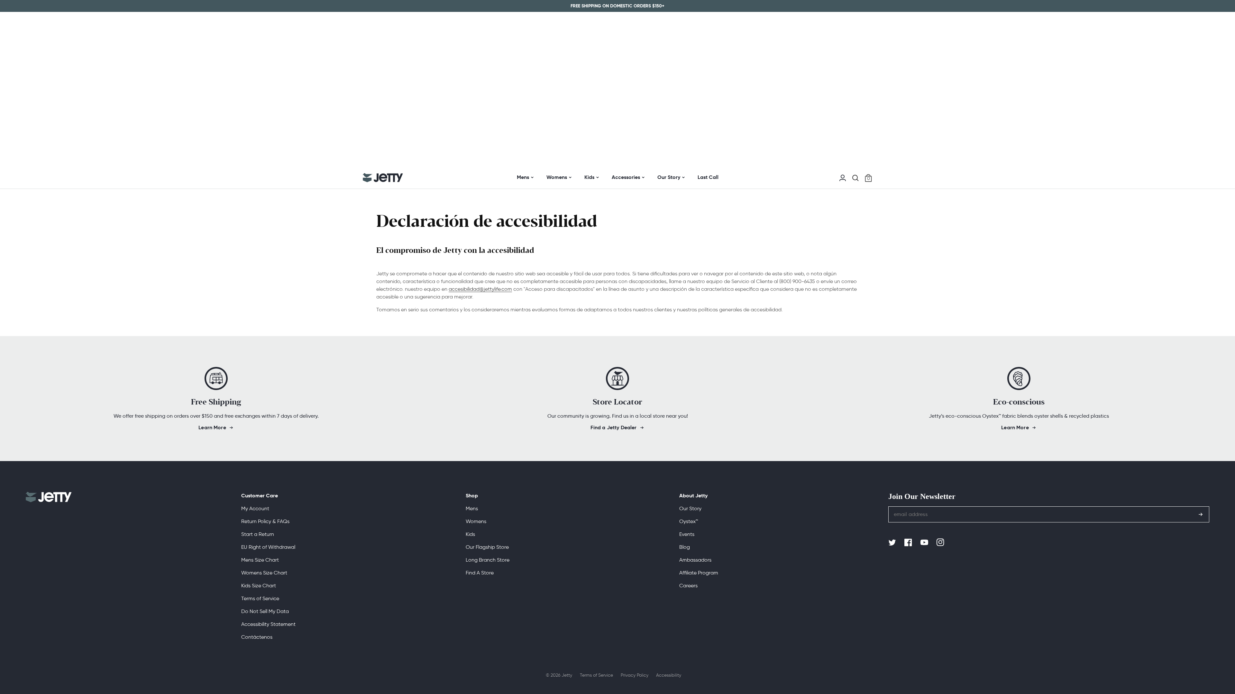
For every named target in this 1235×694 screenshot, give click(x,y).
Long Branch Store (487, 560)
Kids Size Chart (258, 586)
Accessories (626, 177)
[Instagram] (941, 542)
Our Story (668, 177)
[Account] (842, 177)
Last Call (708, 177)
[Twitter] (892, 542)
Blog (684, 547)
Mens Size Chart (260, 560)
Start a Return (257, 534)
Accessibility (668, 675)
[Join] (1200, 514)
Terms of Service (260, 598)
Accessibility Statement (268, 624)
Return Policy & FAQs (265, 521)
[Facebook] (908, 542)
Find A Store (480, 573)
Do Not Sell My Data (265, 611)
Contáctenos (256, 637)
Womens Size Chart (264, 573)
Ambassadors (695, 560)
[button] (855, 178)
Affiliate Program (698, 573)
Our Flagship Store (487, 547)
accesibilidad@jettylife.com (480, 289)
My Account (255, 508)
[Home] (383, 177)
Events (686, 534)
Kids (589, 177)
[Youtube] (924, 542)
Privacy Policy (634, 675)
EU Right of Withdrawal (268, 547)
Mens (523, 177)
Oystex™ (688, 521)
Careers (688, 586)
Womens (556, 177)
